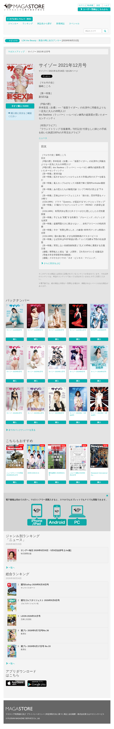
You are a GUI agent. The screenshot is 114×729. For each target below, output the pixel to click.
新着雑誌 (60, 23)
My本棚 (90, 5)
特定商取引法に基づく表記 (56, 714)
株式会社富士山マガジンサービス (90, 714)
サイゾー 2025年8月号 (98, 330)
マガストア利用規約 (14, 714)
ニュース (43, 138)
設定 (98, 5)
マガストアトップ (16, 51)
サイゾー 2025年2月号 (35, 371)
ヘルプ (106, 5)
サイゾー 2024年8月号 (77, 371)
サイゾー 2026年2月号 (56, 330)
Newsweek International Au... (99, 474)
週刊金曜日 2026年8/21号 (57, 474)
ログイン (82, 5)
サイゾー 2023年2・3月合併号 (99, 414)
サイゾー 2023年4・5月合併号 (78, 414)
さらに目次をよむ (51, 263)
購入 (15, 339)
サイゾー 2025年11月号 (78, 330)
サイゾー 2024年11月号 (57, 371)
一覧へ (11, 567)
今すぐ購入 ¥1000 (20, 106)
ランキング (27, 23)
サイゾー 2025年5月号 (14, 371)
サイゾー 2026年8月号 (14, 330)
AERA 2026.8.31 (33, 473)
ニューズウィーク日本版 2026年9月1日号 (15, 474)
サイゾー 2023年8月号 (56, 413)
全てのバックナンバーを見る (21, 430)
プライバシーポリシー (36, 714)
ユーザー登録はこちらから (95, 9)
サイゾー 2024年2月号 (14, 413)
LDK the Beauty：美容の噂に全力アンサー (41, 40)
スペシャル (74, 23)
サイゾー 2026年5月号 (35, 330)
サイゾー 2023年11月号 (36, 413)
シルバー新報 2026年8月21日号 (77, 474)
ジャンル (12, 23)
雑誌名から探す (44, 23)
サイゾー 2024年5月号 (98, 371)
